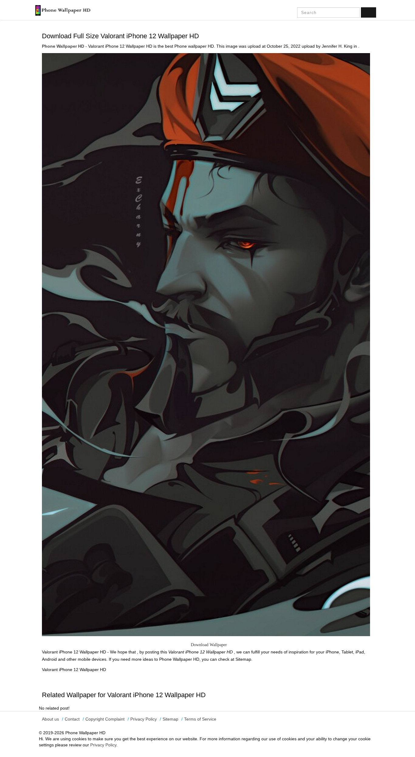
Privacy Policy (143, 719)
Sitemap (170, 719)
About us (50, 719)
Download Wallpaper (209, 645)
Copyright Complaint (105, 719)
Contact (72, 719)
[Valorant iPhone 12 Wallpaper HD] (206, 344)
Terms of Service (200, 719)
